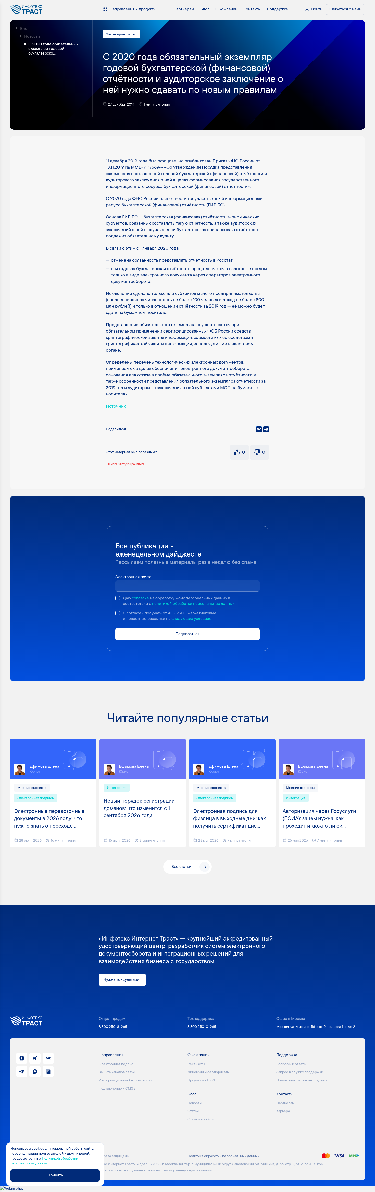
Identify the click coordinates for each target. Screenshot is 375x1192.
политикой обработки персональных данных (193, 604)
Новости (32, 36)
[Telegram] (266, 429)
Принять (55, 1175)
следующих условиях (191, 619)
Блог (24, 29)
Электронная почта (133, 577)
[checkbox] (117, 598)
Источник (116, 406)
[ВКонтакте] (259, 429)
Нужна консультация (122, 979)
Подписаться (187, 634)
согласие (140, 598)
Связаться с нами (345, 9)
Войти (316, 9)
